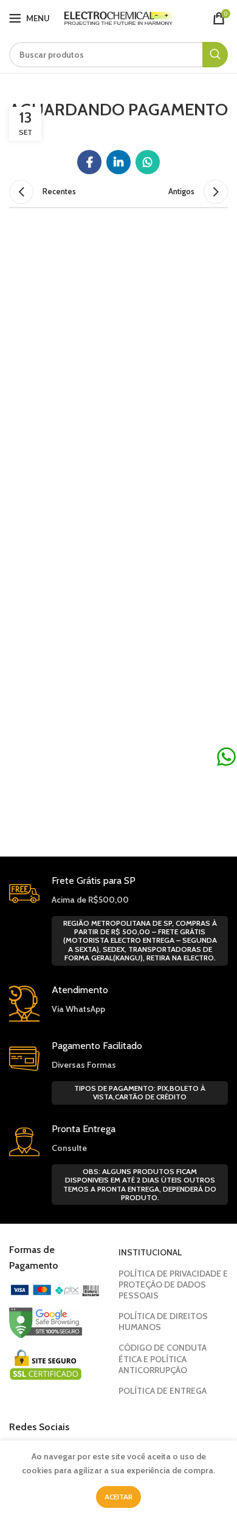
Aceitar (118, 1496)
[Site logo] (118, 17)
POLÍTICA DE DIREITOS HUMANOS (163, 1321)
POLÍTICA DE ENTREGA (162, 1390)
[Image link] (54, 1289)
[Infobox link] (118, 1003)
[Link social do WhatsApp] (148, 162)
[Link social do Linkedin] (118, 162)
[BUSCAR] (215, 54)
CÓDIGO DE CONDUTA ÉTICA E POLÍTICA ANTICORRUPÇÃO (162, 1358)
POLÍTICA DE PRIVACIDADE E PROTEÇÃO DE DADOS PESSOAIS (173, 1284)
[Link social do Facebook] (89, 162)
